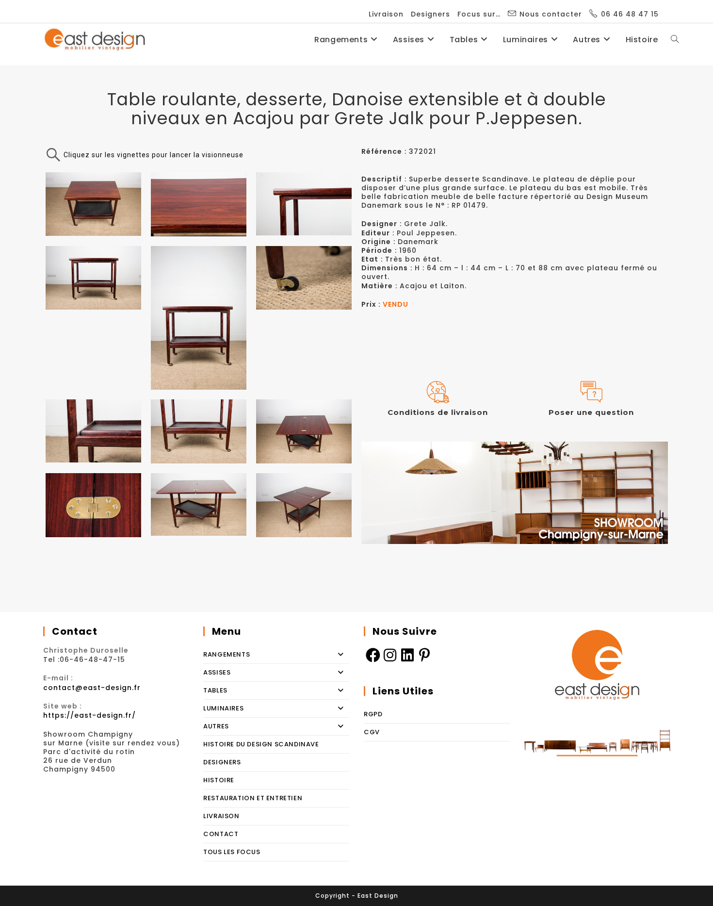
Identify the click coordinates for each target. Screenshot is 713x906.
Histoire (218, 780)
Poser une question (591, 412)
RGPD (373, 714)
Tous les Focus (231, 852)
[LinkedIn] (407, 654)
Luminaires (223, 708)
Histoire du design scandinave (261, 744)
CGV (372, 732)
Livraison (386, 14)
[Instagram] (390, 654)
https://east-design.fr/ (89, 715)
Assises (216, 672)
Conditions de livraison (438, 412)
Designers (430, 14)
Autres (216, 726)
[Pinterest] (425, 654)
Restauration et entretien (252, 798)
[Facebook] (372, 654)
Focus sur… (479, 14)
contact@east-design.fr (92, 687)
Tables (215, 690)
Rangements (226, 654)
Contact (220, 834)
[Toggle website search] (674, 39)
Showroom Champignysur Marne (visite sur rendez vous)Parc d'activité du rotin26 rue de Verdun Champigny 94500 (111, 752)
